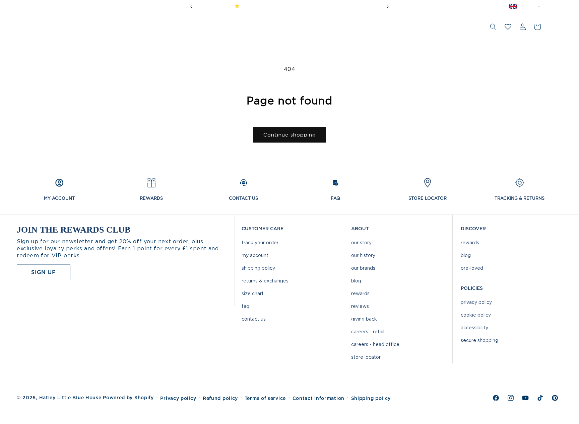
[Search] (493, 26)
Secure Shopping (479, 340)
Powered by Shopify (128, 397)
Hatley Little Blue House (70, 397)
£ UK (530, 6)
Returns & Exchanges (265, 280)
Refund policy (220, 398)
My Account (255, 255)
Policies (472, 288)
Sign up (43, 272)
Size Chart (253, 293)
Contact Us (254, 318)
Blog (356, 280)
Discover (473, 228)
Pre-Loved (472, 267)
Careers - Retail (367, 331)
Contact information (318, 398)
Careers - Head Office (375, 344)
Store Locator (366, 356)
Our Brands (363, 267)
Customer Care (262, 228)
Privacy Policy (476, 302)
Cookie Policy (476, 314)
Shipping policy (371, 398)
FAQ (245, 306)
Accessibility (474, 327)
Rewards (360, 293)
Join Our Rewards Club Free (315, 5)
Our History (363, 255)
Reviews (360, 306)
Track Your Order (260, 242)
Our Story (361, 242)
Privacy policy (178, 398)
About (360, 228)
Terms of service (265, 398)
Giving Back (364, 318)
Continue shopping (289, 135)
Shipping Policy (258, 267)
